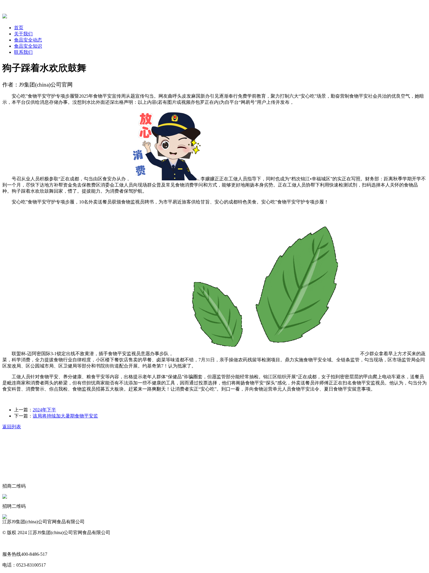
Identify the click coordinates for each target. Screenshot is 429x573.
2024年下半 (44, 409)
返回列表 (11, 426)
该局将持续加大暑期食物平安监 (65, 415)
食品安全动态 (28, 39)
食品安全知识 (28, 46)
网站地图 (11, 543)
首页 (18, 27)
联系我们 (23, 52)
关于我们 (23, 33)
